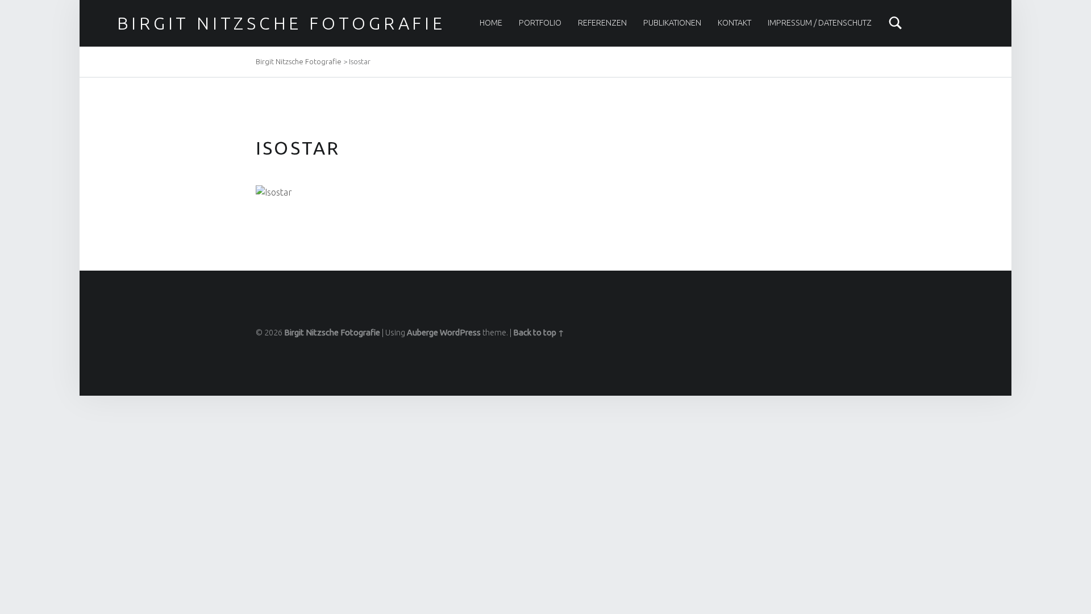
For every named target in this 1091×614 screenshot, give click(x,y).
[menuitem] (491, 22)
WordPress (460, 332)
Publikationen (672, 22)
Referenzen (602, 22)
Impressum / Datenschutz (820, 22)
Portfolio (540, 22)
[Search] (895, 22)
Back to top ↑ (538, 332)
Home (491, 22)
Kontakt (734, 22)
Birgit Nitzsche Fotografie (281, 23)
